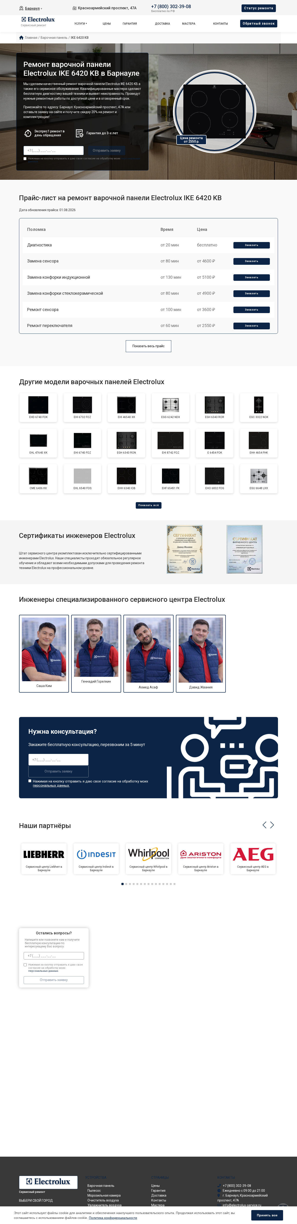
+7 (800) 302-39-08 (171, 6)
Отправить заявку (107, 150)
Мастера (188, 23)
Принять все (267, 1215)
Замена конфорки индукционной (58, 277)
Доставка (162, 23)
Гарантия (130, 23)
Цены (107, 23)
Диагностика (39, 244)
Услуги (79, 23)
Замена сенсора (42, 261)
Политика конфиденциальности (113, 1218)
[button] (264, 825)
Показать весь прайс (148, 346)
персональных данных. (51, 785)
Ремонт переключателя (49, 325)
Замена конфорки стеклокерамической (65, 293)
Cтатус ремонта (258, 8)
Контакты (220, 23)
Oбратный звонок (259, 23)
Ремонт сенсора (42, 309)
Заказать (251, 245)
